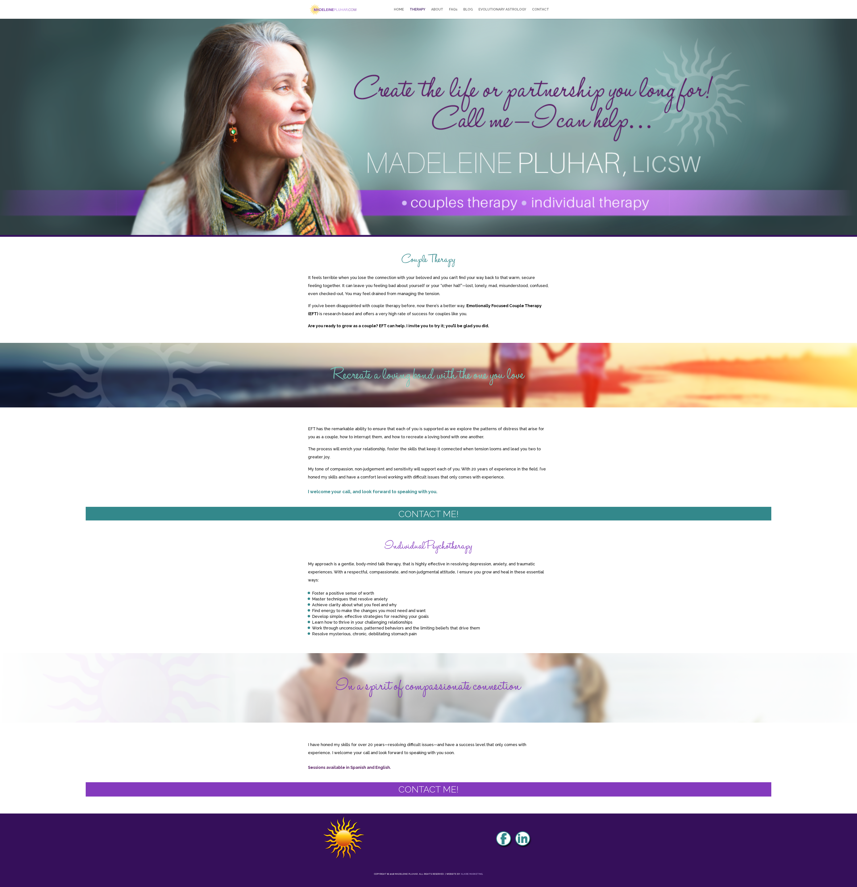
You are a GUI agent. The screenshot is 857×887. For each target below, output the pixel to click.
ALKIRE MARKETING (472, 874)
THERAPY (417, 9)
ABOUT (437, 9)
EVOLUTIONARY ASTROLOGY (502, 9)
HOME (399, 9)
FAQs (453, 9)
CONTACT (540, 9)
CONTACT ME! (428, 514)
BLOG (468, 9)
